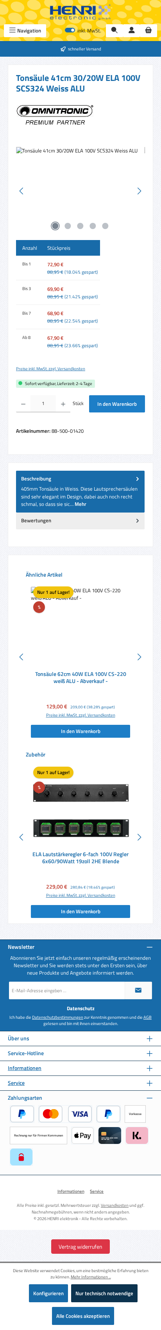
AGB (147, 1017)
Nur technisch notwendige (104, 1293)
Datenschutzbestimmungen (57, 1017)
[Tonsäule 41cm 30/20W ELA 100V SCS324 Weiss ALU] (80, 191)
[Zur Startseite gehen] (80, 12)
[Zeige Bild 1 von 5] (55, 226)
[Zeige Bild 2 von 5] (68, 226)
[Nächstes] (139, 191)
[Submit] (138, 990)
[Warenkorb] (148, 30)
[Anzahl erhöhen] (63, 403)
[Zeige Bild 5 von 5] (105, 226)
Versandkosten (115, 1205)
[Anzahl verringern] (23, 403)
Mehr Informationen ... (91, 1277)
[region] (80, 191)
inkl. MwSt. (83, 30)
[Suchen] (114, 30)
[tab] (80, 492)
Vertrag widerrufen (80, 1246)
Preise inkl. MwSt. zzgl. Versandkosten (50, 369)
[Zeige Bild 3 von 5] (80, 226)
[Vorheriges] (22, 191)
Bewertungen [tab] (36, 520)
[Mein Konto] (131, 30)
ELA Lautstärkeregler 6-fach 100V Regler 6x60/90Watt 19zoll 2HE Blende (80, 858)
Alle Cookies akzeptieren (83, 1316)
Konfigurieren (48, 1293)
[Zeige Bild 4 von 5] (93, 226)
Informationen (24, 1068)
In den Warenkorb (117, 404)
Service (16, 1083)
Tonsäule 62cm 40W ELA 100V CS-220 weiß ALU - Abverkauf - (80, 678)
